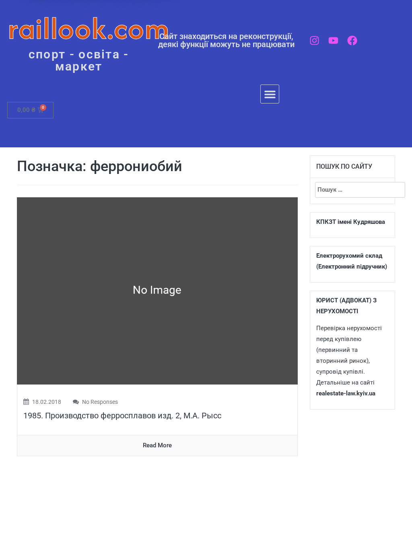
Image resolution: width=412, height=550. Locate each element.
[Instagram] (314, 40)
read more (157, 445)
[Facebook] (352, 40)
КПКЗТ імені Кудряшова (350, 221)
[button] (269, 94)
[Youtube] (333, 40)
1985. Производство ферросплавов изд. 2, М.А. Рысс (122, 415)
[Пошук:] (352, 190)
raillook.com (88, 28)
